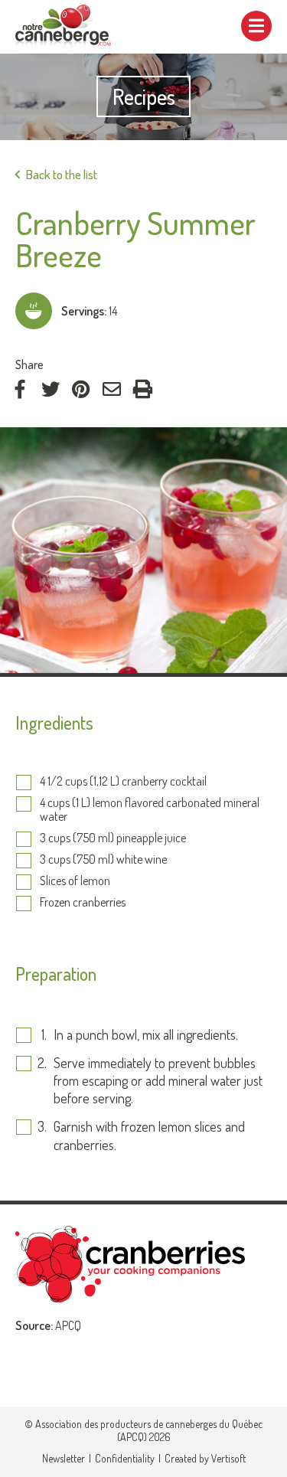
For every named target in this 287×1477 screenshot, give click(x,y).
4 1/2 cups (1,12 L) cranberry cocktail (123, 782)
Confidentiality (125, 1458)
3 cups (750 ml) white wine (103, 860)
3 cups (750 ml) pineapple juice (113, 838)
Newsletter (63, 1458)
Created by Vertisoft (205, 1458)
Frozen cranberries (83, 903)
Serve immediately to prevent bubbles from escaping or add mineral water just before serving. (158, 1080)
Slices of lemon (75, 881)
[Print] (142, 389)
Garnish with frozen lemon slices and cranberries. (149, 1135)
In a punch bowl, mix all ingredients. (146, 1034)
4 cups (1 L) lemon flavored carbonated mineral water (149, 809)
